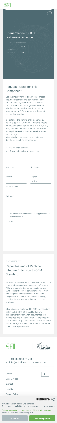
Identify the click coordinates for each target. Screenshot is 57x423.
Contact (9, 384)
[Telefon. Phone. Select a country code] (34, 181)
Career (9, 373)
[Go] (45, 374)
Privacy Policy (12, 394)
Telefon (33, 177)
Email (9, 177)
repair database (36, 137)
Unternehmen (12, 186)
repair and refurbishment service (24, 131)
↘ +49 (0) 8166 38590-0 (17, 147)
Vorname (10, 167)
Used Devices (12, 379)
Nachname (35, 167)
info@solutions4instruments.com (23, 151)
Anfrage (10, 196)
